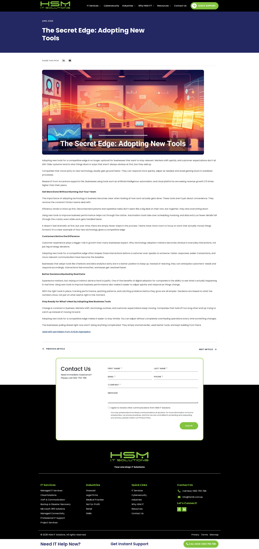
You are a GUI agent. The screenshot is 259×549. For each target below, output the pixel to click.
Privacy (195, 534)
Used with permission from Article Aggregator (66, 331)
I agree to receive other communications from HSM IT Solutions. (140, 407)
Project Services (49, 522)
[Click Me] (179, 509)
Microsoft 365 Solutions (52, 508)
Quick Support (207, 5)
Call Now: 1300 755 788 (202, 544)
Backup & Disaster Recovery (55, 504)
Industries (128, 5)
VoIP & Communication (52, 499)
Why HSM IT (138, 504)
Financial (90, 490)
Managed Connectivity (52, 513)
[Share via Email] (69, 60)
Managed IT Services (51, 490)
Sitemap (214, 534)
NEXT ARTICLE (206, 349)
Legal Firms (92, 495)
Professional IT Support (52, 518)
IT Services (93, 5)
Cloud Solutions (48, 495)
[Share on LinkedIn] (63, 60)
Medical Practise (95, 499)
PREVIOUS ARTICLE (55, 348)
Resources (163, 5)
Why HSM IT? (145, 5)
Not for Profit (93, 504)
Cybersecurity (111, 5)
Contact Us (180, 5)
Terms (204, 534)
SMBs (89, 513)
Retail (89, 508)
